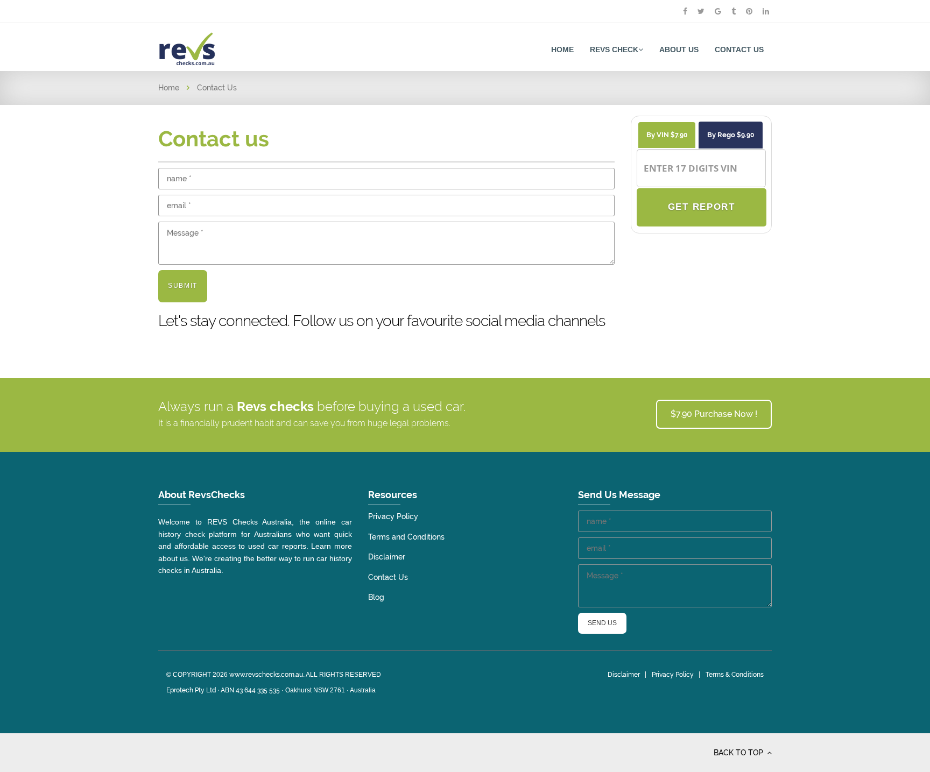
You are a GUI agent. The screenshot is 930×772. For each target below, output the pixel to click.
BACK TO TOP (739, 752)
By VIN (666, 135)
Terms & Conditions (735, 674)
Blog (376, 597)
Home (562, 49)
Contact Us (739, 49)
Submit (183, 285)
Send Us (602, 623)
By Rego (730, 135)
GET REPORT (701, 207)
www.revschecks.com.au (266, 674)
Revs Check (614, 49)
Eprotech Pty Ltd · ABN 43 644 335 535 (223, 690)
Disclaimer (386, 557)
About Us (679, 49)
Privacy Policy (393, 516)
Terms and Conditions (406, 537)
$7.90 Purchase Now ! (714, 414)
